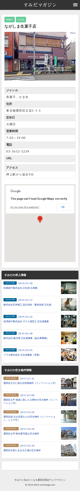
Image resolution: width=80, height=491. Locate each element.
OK (63, 207)
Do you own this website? (24, 207)
